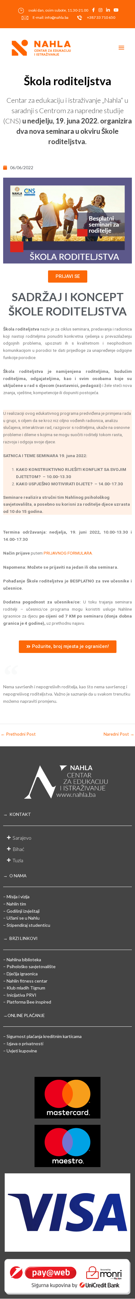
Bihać (18, 849)
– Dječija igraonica (20, 973)
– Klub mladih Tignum (24, 987)
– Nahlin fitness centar (25, 980)
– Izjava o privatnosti (23, 1043)
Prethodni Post (18, 734)
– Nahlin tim (14, 903)
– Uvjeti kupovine (20, 1050)
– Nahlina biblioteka (22, 959)
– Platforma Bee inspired (27, 1001)
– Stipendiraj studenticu (26, 925)
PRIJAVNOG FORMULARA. (68, 553)
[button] (67, 837)
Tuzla (18, 860)
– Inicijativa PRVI (19, 995)
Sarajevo (22, 838)
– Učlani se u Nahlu (21, 918)
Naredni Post (119, 734)
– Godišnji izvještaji (21, 911)
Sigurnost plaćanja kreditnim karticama (44, 1036)
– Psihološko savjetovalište (29, 966)
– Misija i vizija (16, 896)
